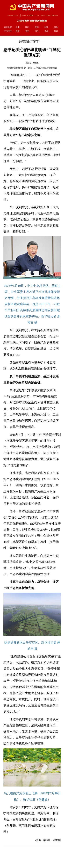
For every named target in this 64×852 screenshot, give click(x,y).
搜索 (56, 31)
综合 (37, 31)
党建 (37, 27)
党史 (27, 31)
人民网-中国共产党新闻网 (45, 68)
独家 (46, 27)
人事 (17, 27)
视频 (46, 31)
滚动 (56, 27)
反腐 (17, 31)
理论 (27, 27)
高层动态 (8, 27)
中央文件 (8, 31)
